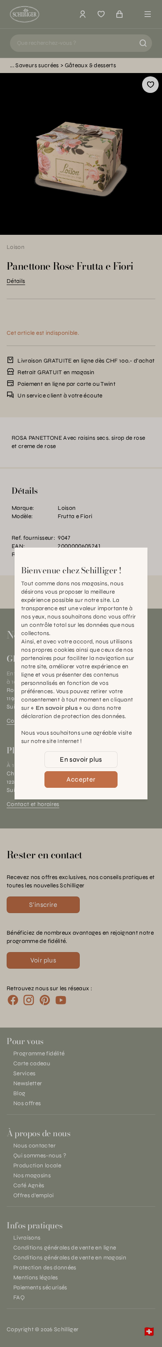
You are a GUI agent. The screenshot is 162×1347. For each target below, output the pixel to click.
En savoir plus (81, 759)
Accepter (80, 779)
